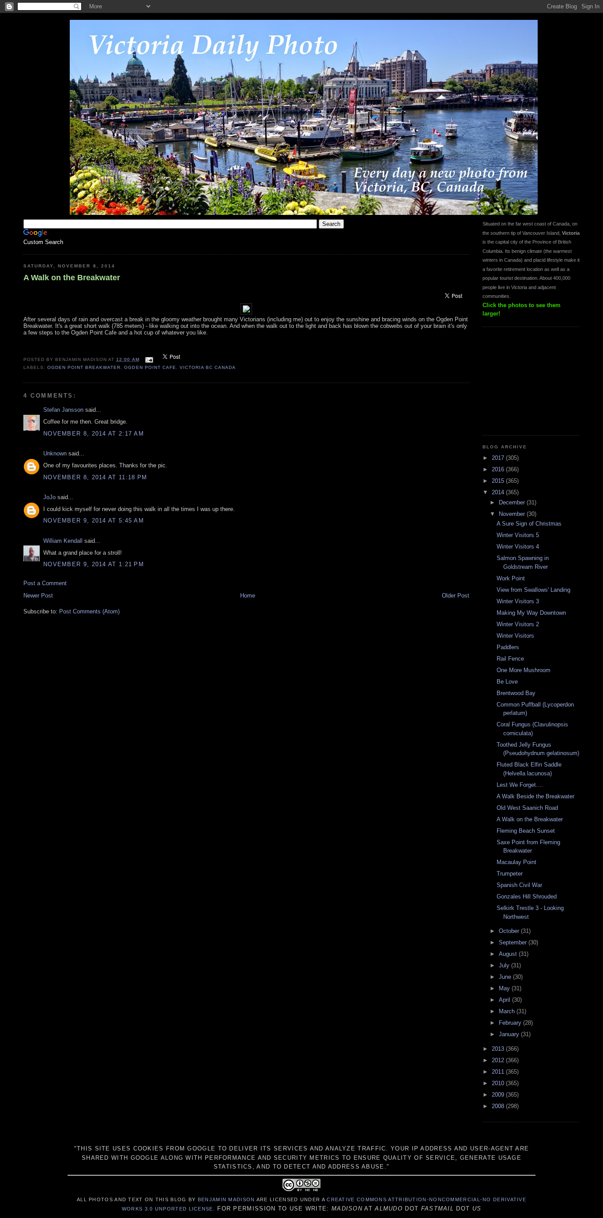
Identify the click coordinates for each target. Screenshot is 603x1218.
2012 (499, 1060)
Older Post (455, 595)
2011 (499, 1071)
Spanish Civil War (519, 885)
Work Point (511, 578)
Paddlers (508, 647)
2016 (499, 469)
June (506, 977)
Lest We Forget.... (520, 785)
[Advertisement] (526, 380)
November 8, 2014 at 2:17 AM (93, 433)
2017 (499, 458)
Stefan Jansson (63, 409)
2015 (499, 480)
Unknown (55, 453)
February (511, 1022)
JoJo (49, 497)
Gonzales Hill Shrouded (527, 896)
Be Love (507, 681)
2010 (499, 1083)
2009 (499, 1094)
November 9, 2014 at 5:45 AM (93, 520)
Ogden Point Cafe (150, 367)
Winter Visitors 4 (518, 546)
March (507, 1011)
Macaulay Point (516, 862)
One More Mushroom (523, 670)
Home (247, 595)
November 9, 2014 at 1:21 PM (93, 564)
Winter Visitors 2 (518, 624)
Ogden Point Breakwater (84, 367)
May (505, 988)
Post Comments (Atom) (89, 611)
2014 (499, 492)
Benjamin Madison (226, 1199)
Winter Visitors (515, 635)
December (513, 502)
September (513, 942)
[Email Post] (149, 359)
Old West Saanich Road (527, 807)
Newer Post (38, 595)
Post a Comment (45, 583)
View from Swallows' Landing (533, 589)
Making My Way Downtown (531, 612)
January (510, 1034)
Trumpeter (510, 873)
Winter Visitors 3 (518, 601)
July (505, 965)
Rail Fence (510, 658)
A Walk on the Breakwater (71, 277)
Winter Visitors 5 (518, 535)
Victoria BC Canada (208, 367)
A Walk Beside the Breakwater (535, 796)
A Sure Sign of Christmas (529, 523)
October (510, 931)
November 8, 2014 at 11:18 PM (95, 477)
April (505, 999)
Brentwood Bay (516, 693)
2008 (499, 1106)
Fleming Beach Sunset (526, 830)
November (513, 514)
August (509, 954)
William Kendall (63, 541)
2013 (499, 1048)
